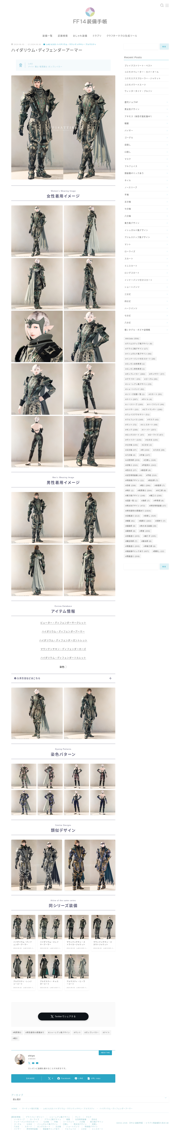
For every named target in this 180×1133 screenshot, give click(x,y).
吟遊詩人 (149, 465)
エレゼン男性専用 (136, 369)
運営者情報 (16, 1117)
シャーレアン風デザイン (139, 384)
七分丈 (128, 316)
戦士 (145, 486)
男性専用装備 (158, 506)
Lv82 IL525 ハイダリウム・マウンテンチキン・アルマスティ (71, 44)
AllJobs (133, 339)
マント (128, 244)
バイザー (129, 131)
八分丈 (128, 323)
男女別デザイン (132, 109)
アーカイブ (17, 1095)
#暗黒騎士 (17, 1033)
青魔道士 (133, 546)
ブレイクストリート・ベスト (138, 66)
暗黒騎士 (145, 491)
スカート (129, 259)
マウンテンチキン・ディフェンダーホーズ (63, 649)
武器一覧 (132, 501)
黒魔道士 (133, 556)
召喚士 (132, 465)
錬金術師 (132, 541)
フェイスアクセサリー (138, 415)
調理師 (131, 531)
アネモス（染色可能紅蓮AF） (139, 116)
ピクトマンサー (153, 410)
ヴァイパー (134, 440)
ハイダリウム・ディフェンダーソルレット (63, 658)
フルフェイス (131, 166)
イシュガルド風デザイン (136, 230)
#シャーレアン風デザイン (59, 1033)
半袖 (127, 195)
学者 (152, 475)
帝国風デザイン (135, 480)
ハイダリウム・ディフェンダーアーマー (63, 631)
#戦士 (15, 1038)
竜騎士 (145, 521)
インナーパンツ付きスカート (139, 280)
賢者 (145, 531)
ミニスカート (131, 266)
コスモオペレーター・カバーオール (142, 72)
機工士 (156, 496)
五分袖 (128, 202)
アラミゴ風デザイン (137, 349)
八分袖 (128, 216)
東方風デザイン (132, 223)
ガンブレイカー (136, 374)
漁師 (146, 501)
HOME (14, 1109)
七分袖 (128, 209)
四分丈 (128, 301)
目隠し (128, 145)
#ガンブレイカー (92, 1033)
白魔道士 (133, 516)
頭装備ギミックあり (134, 173)
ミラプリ (97, 36)
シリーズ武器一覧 (136, 394)
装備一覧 (47, 36)
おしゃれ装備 (80, 36)
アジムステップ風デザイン (137, 237)
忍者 (131, 486)
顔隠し (159, 551)
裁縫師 (131, 526)
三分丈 (128, 294)
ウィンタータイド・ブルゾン (138, 91)
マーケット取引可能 (30, 1109)
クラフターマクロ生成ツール (121, 36)
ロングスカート (132, 273)
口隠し (128, 152)
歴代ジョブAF (131, 102)
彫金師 (153, 480)
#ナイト (106, 1033)
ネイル (128, 180)
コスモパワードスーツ (135, 85)
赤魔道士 (133, 536)
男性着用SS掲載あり (139, 511)
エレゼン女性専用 (136, 364)
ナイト (132, 399)
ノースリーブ (131, 187)
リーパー (149, 430)
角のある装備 (148, 526)
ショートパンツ (132, 287)
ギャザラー (157, 374)
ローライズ (130, 251)
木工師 (161, 491)
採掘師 (160, 486)
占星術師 (133, 460)
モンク (132, 430)
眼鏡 (127, 123)
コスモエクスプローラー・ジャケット (143, 78)
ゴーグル (129, 138)
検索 (164, 46)
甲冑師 (159, 501)
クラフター (133, 379)
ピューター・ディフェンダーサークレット (63, 623)
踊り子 (150, 536)
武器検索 (63, 36)
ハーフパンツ (131, 308)
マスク (128, 159)
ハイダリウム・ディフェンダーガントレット (63, 640)
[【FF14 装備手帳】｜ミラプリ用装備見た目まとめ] (90, 14)
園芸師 (146, 470)
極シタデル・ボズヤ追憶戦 (137, 330)
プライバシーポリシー (35, 1117)
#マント (77, 1033)
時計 (130, 491)
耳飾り (161, 521)
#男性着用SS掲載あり (35, 1033)
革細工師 (150, 546)
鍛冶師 (147, 541)
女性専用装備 (134, 475)
